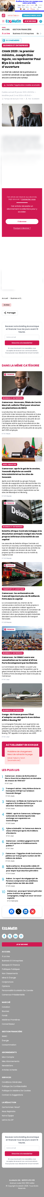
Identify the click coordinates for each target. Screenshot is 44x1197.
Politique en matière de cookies (16, 1090)
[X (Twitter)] (18, 911)
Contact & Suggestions (12, 1095)
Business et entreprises (12, 960)
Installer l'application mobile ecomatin (23, 85)
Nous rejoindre (8, 1111)
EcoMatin (35, 99)
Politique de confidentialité (14, 1086)
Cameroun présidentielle (13, 994)
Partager (11, 312)
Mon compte (8, 1057)
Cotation (6, 1007)
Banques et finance (11, 965)
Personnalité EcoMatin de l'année (17, 990)
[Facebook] (11, 911)
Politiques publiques (11, 969)
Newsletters (7, 1065)
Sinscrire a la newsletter (22, 343)
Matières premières (11, 1019)
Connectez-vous (28, 199)
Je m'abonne (30, 21)
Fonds (4, 1015)
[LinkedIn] (25, 911)
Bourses (5, 1011)
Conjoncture (7, 982)
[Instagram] (32, 911)
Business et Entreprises (16, 298)
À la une (6, 956)
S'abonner (22, 221)
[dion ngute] (22, 115)
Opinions (6, 986)
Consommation (9, 1044)
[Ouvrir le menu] (3, 21)
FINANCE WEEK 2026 (32, 15)
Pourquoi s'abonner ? (22, 228)
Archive (6, 305)
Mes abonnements (10, 1061)
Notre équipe (8, 1115)
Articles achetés (9, 1069)
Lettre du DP (7, 1120)
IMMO (4, 1036)
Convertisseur (8, 1024)
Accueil (5, 298)
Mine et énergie (9, 977)
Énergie (5, 1040)
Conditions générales (12, 1082)
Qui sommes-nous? (11, 1107)
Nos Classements (10, 973)
